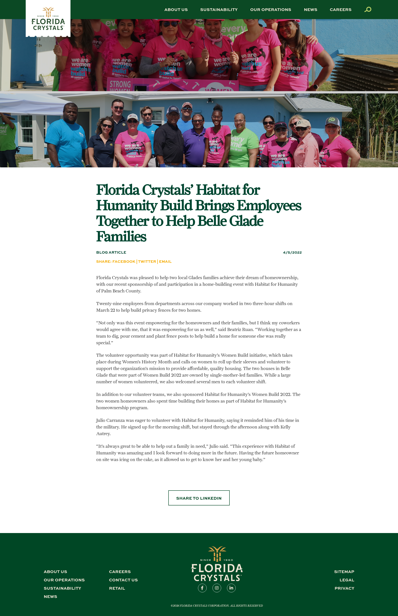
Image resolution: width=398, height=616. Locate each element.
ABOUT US (176, 9)
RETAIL (117, 588)
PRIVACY (344, 588)
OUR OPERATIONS (270, 9)
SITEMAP (344, 571)
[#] (48, 36)
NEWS (310, 9)
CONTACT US (123, 580)
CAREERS (341, 9)
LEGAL (347, 580)
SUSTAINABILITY (219, 9)
